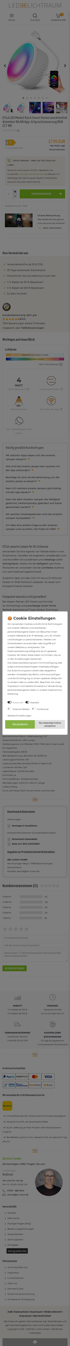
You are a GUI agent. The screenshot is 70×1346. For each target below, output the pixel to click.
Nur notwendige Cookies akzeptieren (50, 724)
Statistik (34, 702)
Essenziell (18, 702)
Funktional (43, 709)
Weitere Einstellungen (19, 715)
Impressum (13, 686)
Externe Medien (21, 709)
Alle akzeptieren (20, 724)
